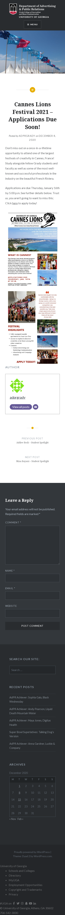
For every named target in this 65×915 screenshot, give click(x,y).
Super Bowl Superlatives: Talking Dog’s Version (31, 734)
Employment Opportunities (25, 885)
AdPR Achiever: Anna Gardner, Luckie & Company (32, 745)
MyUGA (14, 880)
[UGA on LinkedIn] (34, 903)
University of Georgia (13, 866)
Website (11, 605)
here (15, 203)
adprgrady (27, 135)
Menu (34, 24)
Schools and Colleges (22, 870)
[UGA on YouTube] (31, 903)
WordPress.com (43, 856)
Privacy (13, 894)
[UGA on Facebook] (14, 903)
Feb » (20, 818)
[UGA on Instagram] (22, 903)
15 (19, 799)
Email (10, 588)
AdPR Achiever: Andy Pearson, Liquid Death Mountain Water (30, 711)
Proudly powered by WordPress (32, 852)
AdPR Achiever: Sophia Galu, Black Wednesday (29, 699)
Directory (15, 875)
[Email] (35, 407)
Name (10, 570)
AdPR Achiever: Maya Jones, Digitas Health (30, 722)
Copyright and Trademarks (25, 889)
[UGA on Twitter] (18, 903)
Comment (13, 522)
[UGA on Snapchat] (27, 903)
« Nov (12, 818)
